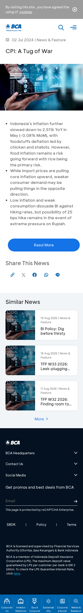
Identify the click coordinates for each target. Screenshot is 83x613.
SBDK (11, 524)
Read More (44, 244)
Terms (71, 524)
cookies (25, 12)
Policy (41, 524)
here (17, 573)
